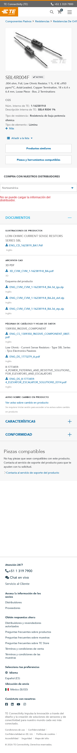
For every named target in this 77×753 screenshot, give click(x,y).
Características (20, 421)
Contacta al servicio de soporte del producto (32, 472)
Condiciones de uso (15, 729)
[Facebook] (6, 704)
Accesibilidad (11, 738)
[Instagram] (24, 704)
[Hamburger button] (69, 12)
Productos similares (38, 148)
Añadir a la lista (20, 138)
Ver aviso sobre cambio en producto (26, 402)
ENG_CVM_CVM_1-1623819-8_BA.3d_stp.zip (37, 308)
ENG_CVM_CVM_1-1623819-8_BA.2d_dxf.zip (37, 298)
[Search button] (52, 11)
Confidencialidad (36, 729)
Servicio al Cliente (17, 584)
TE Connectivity (9, 11)
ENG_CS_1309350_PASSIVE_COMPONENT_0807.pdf (37, 335)
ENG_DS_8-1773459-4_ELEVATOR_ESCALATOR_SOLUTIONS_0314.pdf (36, 380)
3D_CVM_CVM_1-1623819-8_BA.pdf (32, 271)
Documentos (17, 218)
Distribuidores (13, 602)
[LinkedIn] (12, 704)
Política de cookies (45, 733)
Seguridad (26, 738)
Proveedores (12, 608)
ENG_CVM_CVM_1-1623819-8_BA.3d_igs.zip (37, 287)
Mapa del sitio (42, 738)
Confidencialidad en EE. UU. (19, 733)
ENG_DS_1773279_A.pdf (25, 356)
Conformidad (18, 434)
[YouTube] (18, 704)
